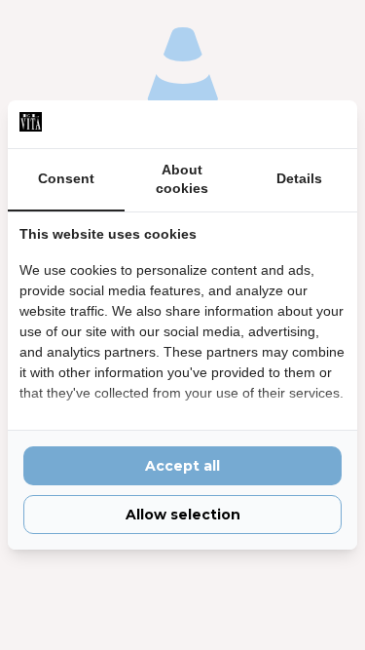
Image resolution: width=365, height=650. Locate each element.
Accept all (182, 466)
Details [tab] (299, 178)
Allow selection (183, 514)
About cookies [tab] (182, 179)
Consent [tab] (66, 178)
